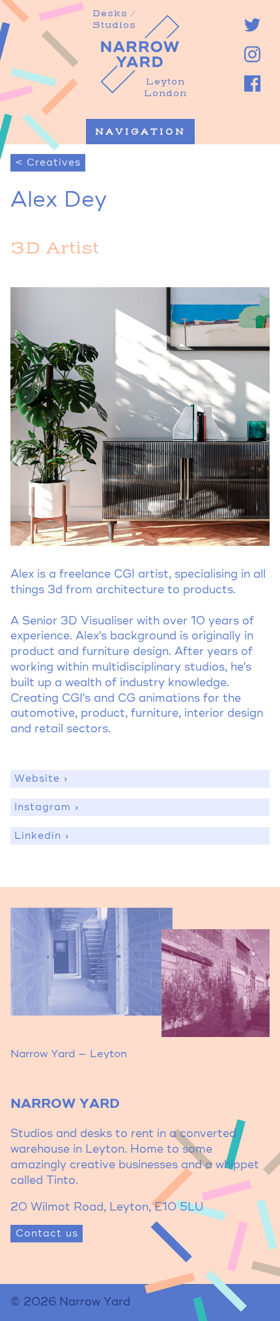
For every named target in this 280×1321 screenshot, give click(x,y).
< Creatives (48, 163)
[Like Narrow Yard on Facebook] (252, 83)
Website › (41, 779)
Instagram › (46, 807)
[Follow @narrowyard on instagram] (252, 54)
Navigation (140, 132)
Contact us (47, 1233)
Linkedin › (42, 836)
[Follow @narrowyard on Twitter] (252, 25)
